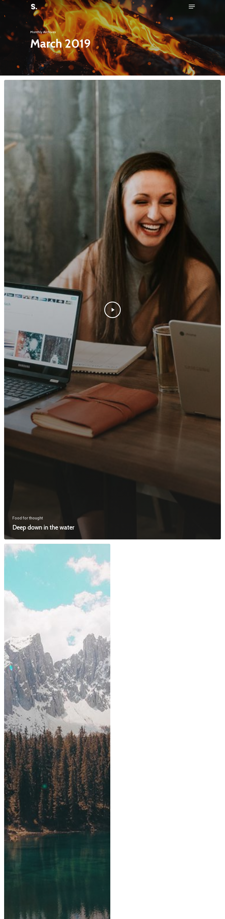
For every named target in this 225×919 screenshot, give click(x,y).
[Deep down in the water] (112, 309)
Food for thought (27, 518)
